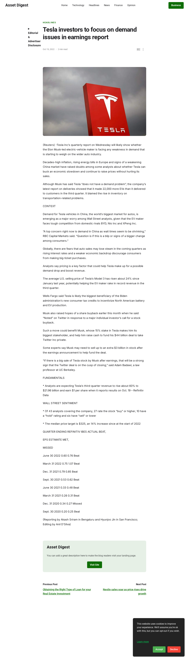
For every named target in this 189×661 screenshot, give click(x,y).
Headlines (94, 5)
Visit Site (94, 564)
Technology (78, 5)
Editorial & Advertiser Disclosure (33, 39)
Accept (159, 649)
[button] (143, 49)
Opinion (131, 5)
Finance (118, 5)
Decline (174, 649)
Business (176, 5)
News (107, 5)
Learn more (143, 641)
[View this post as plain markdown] (139, 49)
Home (64, 5)
